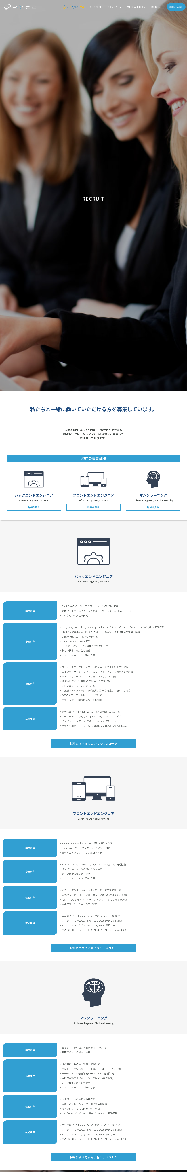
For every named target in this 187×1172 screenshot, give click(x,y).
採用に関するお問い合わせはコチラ (93, 743)
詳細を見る (34, 507)
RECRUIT (157, 7)
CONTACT (176, 7)
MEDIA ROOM (136, 7)
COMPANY (115, 7)
